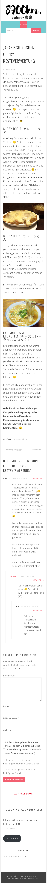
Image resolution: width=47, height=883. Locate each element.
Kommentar (9, 675)
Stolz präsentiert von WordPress (23, 876)
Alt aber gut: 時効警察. (13, 450)
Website (7, 730)
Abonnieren (12, 838)
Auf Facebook (23, 793)
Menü (25, 25)
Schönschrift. (37, 450)
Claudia (12, 576)
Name (6, 706)
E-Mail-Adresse (11, 718)
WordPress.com (31, 879)
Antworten (37, 478)
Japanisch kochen (22, 439)
